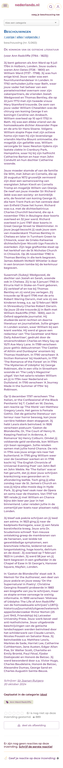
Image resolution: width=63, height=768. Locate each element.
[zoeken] (51, 7)
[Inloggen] (58, 6)
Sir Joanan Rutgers (30, 680)
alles (20, 37)
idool (43, 694)
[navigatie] (5, 5)
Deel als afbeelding (34, 725)
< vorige (9, 37)
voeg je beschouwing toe (45, 14)
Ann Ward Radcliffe (20, 702)
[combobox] (29, 22)
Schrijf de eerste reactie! (35, 746)
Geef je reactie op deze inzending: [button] (32, 758)
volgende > (32, 37)
